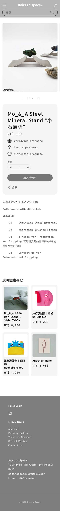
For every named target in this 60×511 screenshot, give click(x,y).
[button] (4, 5)
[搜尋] (52, 12)
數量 (10, 161)
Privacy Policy (18, 433)
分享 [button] (14, 187)
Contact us (15, 445)
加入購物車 (30, 177)
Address (13, 429)
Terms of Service (19, 437)
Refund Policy (17, 441)
